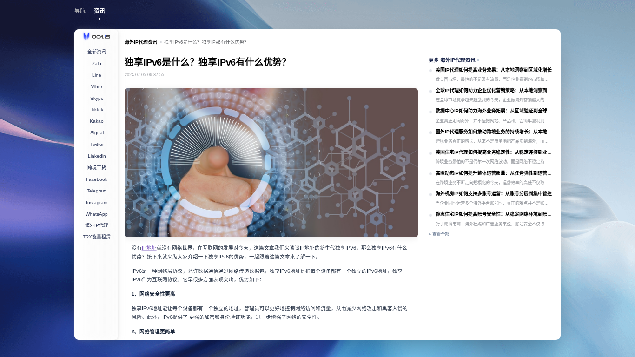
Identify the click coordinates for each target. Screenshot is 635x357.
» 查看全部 (439, 234)
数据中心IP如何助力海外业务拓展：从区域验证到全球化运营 (495, 110)
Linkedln (97, 156)
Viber (96, 86)
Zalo (96, 63)
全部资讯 (96, 51)
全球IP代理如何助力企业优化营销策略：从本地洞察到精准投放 (495, 90)
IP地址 (149, 248)
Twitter (97, 144)
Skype (97, 98)
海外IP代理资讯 (141, 42)
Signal (97, 132)
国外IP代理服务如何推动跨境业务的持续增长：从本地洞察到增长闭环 (495, 131)
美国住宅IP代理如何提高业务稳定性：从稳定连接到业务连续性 (495, 152)
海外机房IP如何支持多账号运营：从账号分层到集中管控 (494, 193)
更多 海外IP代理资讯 (454, 60)
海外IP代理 (96, 225)
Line (96, 75)
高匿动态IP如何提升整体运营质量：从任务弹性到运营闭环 (495, 173)
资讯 (99, 11)
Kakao (97, 121)
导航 (80, 11)
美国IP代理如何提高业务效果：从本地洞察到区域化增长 (494, 70)
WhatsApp (97, 214)
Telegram (96, 190)
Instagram (96, 202)
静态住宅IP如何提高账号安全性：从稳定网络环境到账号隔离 (495, 214)
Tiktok (97, 109)
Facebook (96, 179)
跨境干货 (96, 167)
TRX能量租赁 (97, 236)
